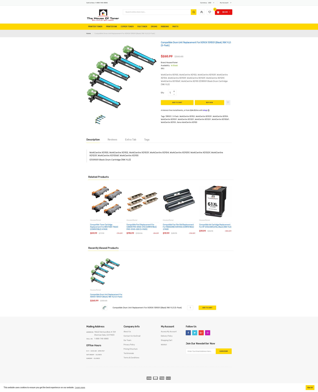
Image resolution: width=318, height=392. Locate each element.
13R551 (168, 116)
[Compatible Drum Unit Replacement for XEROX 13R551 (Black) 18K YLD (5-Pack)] (100, 119)
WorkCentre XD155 (168, 122)
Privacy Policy (129, 345)
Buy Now (209, 102)
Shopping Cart (166, 340)
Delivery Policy (167, 336)
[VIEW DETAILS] (108, 231)
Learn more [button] (80, 387)
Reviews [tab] (112, 139)
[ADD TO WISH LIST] (113, 231)
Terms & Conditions (131, 358)
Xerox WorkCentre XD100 (187, 122)
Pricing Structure (131, 349)
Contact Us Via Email (132, 336)
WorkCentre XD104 (220, 116)
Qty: (162, 93)
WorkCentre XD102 (187, 116)
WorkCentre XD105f (169, 119)
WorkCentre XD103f (204, 116)
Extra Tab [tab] (130, 139)
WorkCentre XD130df (220, 119)
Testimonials (129, 353)
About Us (127, 332)
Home (88, 33)
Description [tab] (93, 139)
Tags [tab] (147, 139)
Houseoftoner (172, 63)
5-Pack (176, 116)
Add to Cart (177, 102)
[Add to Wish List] (227, 102)
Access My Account (169, 332)
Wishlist (164, 345)
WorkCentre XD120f (186, 119)
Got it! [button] (310, 388)
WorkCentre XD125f (203, 119)
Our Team (127, 340)
